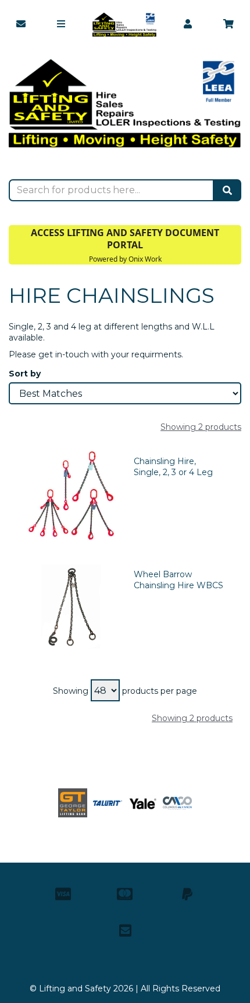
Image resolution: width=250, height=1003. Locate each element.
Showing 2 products (200, 427)
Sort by (25, 373)
